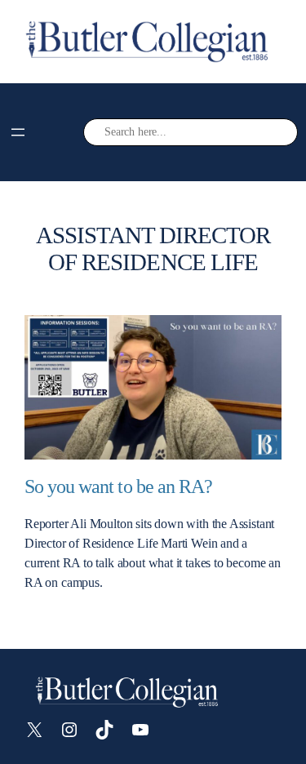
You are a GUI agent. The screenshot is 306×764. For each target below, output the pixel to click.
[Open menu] (18, 132)
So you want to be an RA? (118, 486)
